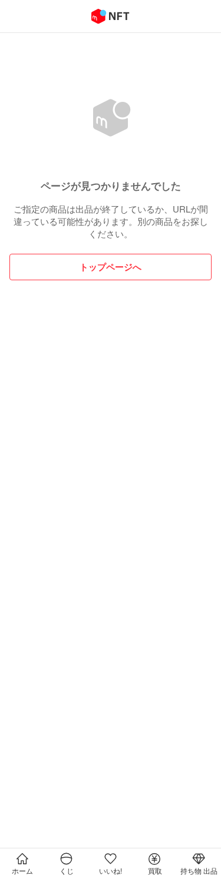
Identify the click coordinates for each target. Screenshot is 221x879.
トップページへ (110, 266)
